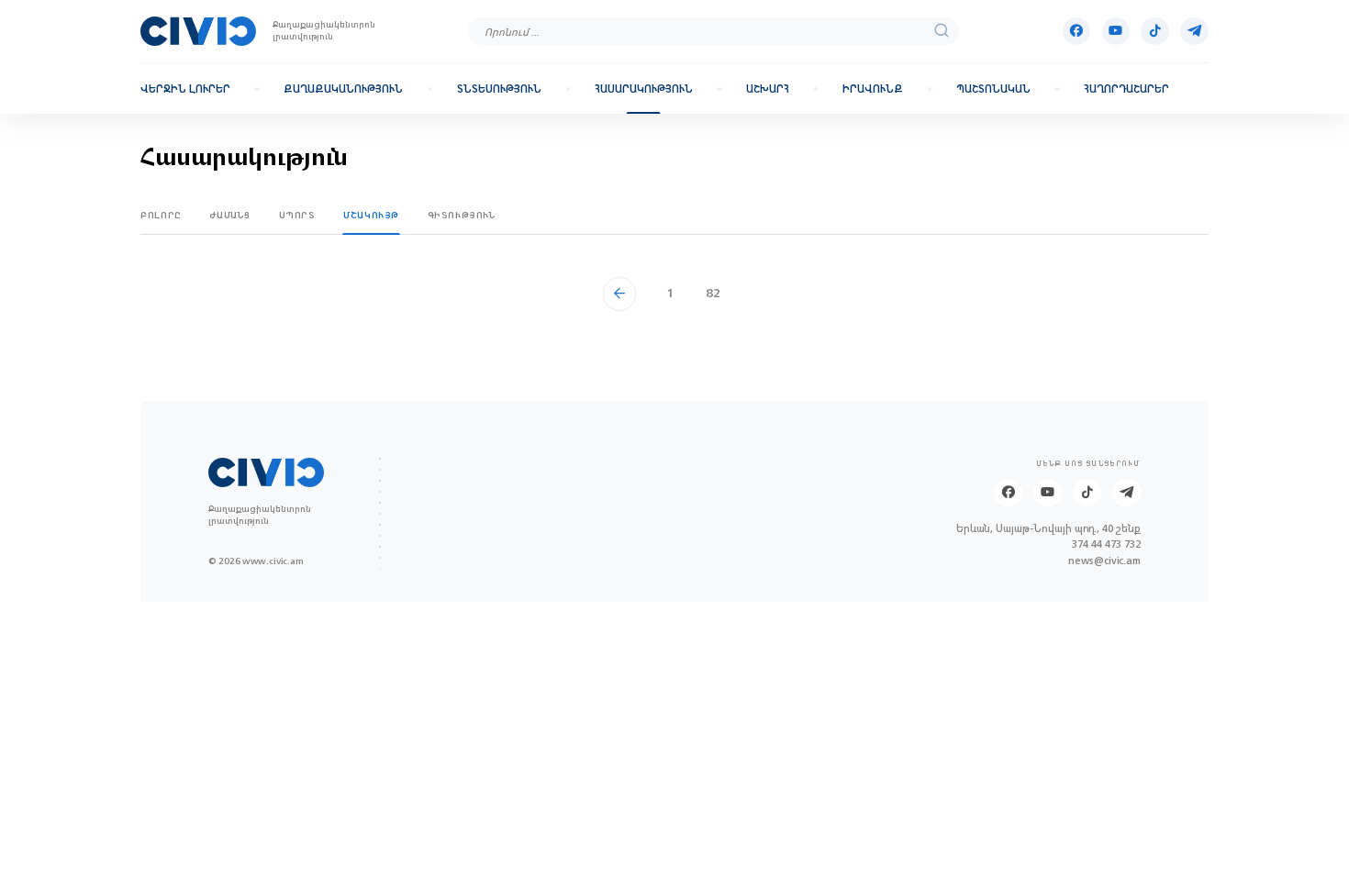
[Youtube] (1116, 31)
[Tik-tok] (1155, 31)
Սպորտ (297, 215)
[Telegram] (1194, 31)
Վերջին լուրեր (185, 89)
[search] (941, 31)
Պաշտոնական (993, 89)
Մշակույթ (371, 215)
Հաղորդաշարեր (1126, 89)
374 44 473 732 (1106, 545)
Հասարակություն (644, 89)
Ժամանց (230, 215)
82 (713, 293)
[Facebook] (1077, 31)
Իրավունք (872, 89)
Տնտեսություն (499, 89)
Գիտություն (462, 215)
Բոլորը (161, 215)
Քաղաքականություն (343, 89)
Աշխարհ (767, 89)
